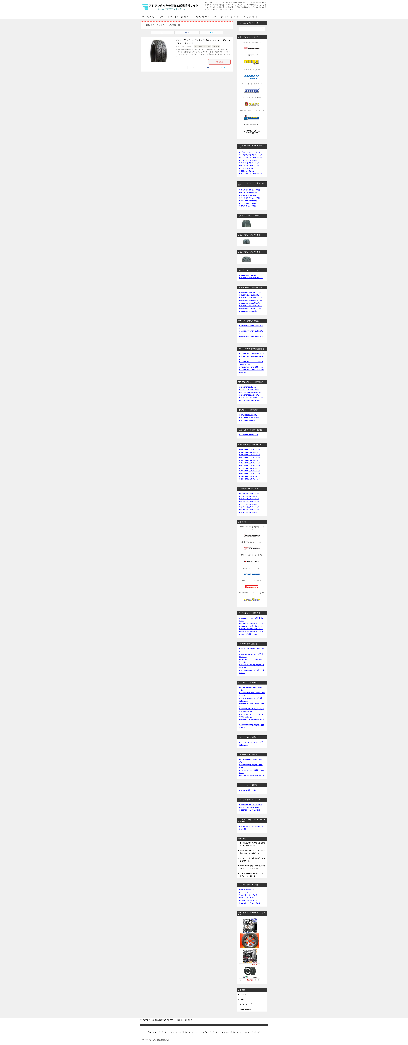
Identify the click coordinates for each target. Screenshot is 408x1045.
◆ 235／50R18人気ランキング (249, 473)
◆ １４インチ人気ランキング (249, 496)
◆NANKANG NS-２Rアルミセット (251, 278)
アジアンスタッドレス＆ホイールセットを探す (251, 820)
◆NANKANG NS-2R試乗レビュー (250, 306)
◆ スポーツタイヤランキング (249, 163)
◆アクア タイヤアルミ (246, 889)
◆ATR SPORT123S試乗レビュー (250, 392)
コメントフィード (246, 1004)
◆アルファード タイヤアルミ (249, 900)
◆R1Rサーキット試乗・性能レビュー (251, 775)
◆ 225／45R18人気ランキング (249, 471)
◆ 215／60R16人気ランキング (249, 463)
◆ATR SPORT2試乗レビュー (249, 390)
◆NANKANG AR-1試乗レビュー (250, 308)
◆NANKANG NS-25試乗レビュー (250, 303)
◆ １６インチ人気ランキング (249, 501)
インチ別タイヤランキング (202, 46)
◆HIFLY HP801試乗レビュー (249, 418)
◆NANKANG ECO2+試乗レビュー (250, 298)
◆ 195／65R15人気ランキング (249, 460)
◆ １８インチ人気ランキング (249, 507)
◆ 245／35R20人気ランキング (249, 479)
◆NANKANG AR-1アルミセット (250, 275)
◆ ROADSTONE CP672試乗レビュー (251, 367)
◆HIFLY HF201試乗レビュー (249, 415)
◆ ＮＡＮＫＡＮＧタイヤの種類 (249, 190)
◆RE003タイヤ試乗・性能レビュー (251, 629)
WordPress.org (245, 1009)
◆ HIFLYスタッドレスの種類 (249, 807)
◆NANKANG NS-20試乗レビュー (250, 300)
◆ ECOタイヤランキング (247, 171)
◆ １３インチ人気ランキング (249, 493)
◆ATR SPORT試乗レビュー (248, 387)
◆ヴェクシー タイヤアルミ (248, 895)
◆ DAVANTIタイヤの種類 (247, 206)
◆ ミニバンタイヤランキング (249, 165)
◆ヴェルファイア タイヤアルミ (249, 903)
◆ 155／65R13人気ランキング (249, 449)
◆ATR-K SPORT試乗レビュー (249, 400)
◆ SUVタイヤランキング (247, 168)
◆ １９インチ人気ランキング (249, 509)
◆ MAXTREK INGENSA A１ (248, 435)
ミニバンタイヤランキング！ (230, 17)
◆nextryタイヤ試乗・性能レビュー (251, 623)
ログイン (243, 994)
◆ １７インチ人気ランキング (249, 504)
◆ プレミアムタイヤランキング (249, 152)
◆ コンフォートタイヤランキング (250, 157)
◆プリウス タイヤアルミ (247, 897)
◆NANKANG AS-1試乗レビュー (250, 295)
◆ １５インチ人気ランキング (249, 499)
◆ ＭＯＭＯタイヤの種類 (247, 195)
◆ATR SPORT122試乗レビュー (250, 395)
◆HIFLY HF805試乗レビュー (249, 420)
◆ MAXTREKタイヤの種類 (248, 200)
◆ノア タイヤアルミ (246, 892)
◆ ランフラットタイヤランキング (250, 174)
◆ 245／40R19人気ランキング (249, 476)
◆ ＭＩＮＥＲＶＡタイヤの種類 (249, 198)
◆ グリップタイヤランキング (249, 160)
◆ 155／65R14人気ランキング (249, 452)
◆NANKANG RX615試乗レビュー (250, 311)
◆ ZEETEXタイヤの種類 (247, 203)
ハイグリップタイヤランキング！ (205, 17)
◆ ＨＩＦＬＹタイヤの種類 (248, 192)
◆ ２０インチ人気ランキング (249, 512)
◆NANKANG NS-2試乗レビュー (250, 292)
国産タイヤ (215, 46)
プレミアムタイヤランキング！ (152, 17)
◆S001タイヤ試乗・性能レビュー (250, 634)
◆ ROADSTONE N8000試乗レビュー (251, 354)
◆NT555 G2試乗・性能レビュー (250, 790)
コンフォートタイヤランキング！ (178, 17)
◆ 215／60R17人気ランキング (249, 468)
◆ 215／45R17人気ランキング (249, 465)
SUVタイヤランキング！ (252, 17)
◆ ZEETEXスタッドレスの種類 (249, 810)
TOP (158, 1020)
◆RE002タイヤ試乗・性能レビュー (251, 631)
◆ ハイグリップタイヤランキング (250, 155)
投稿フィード (244, 999)
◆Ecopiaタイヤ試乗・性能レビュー (251, 626)
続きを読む (219, 62)
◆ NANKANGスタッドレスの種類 (250, 805)
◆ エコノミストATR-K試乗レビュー (251, 398)
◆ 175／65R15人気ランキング (249, 457)
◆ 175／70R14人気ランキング (249, 455)
